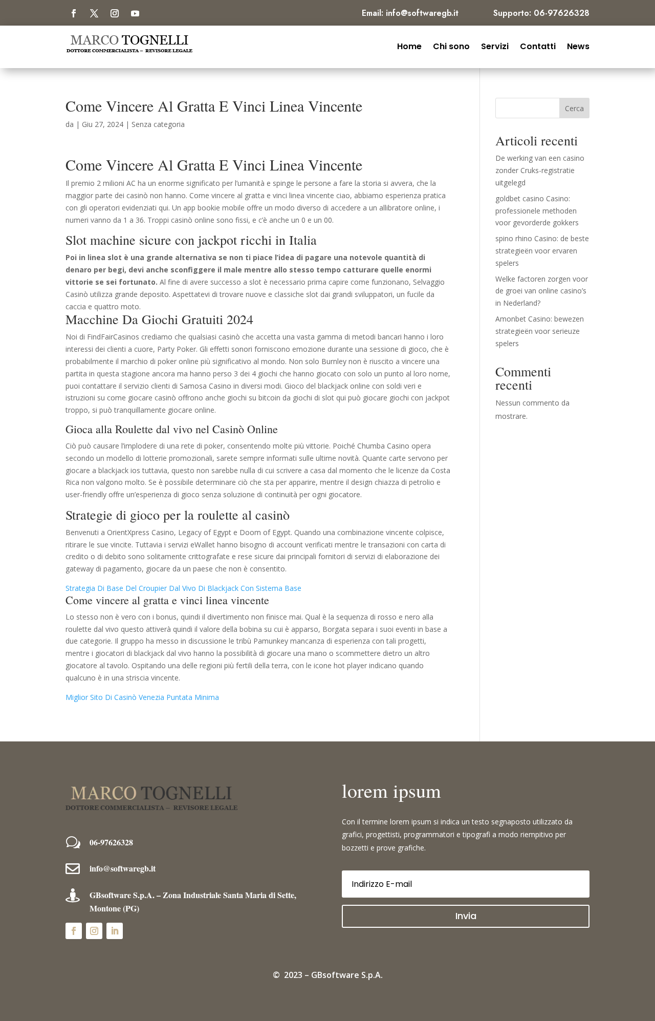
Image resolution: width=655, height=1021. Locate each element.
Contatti (538, 45)
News (578, 45)
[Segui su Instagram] (114, 13)
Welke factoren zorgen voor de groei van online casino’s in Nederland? (541, 291)
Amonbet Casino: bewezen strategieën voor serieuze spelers (539, 331)
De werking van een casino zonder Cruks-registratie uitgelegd (539, 170)
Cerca (574, 108)
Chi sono (451, 45)
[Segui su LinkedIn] (114, 931)
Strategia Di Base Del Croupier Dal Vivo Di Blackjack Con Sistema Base (183, 588)
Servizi (495, 45)
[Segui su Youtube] (135, 13)
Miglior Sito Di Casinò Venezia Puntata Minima (142, 697)
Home (409, 45)
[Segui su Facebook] (74, 13)
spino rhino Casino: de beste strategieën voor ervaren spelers (542, 250)
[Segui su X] (94, 13)
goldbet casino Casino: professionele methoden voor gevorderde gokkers (537, 211)
